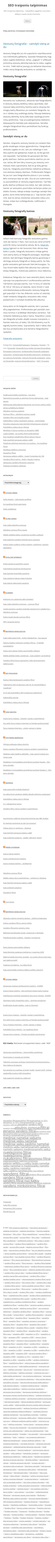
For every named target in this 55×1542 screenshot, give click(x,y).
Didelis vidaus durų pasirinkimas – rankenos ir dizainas (24, 878)
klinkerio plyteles (10, 1135)
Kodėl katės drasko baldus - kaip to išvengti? (20, 1005)
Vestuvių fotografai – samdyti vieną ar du (26, 45)
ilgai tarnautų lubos (10, 1521)
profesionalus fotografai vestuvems (27, 354)
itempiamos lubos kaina (27, 1469)
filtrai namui (25, 1289)
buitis (15, 1437)
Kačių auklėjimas (9, 509)
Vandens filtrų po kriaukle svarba (16, 417)
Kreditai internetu (11, 1511)
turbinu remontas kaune (39, 1476)
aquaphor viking (9, 1128)
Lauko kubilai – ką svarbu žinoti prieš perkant (21, 433)
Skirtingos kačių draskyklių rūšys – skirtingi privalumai (24, 1000)
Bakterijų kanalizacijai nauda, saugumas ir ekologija (23, 933)
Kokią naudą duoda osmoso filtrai (16, 617)
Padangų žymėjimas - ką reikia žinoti (17, 965)
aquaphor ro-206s (30, 1350)
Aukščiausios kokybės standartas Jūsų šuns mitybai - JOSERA (27, 995)
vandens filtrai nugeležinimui (40, 1295)
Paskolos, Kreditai (45, 1514)
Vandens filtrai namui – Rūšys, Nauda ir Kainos (21, 459)
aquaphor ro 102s (34, 1122)
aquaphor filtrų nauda (38, 1324)
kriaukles (23, 1434)
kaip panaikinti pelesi (43, 1131)
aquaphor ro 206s (24, 1360)
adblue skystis (27, 1456)
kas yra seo (28, 1369)
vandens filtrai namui (18, 1177)
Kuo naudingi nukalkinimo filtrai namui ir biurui (22, 437)
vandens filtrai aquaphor (40, 1174)
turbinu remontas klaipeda (13, 1479)
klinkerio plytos (25, 1135)
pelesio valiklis (11, 1163)
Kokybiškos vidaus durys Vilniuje (16, 427)
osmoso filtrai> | (45, 1234)
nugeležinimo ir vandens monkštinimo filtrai (19, 1302)
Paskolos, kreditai (41, 1518)
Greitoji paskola (31, 1514)
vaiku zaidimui (16, 1453)
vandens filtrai (16, 1174)
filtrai (44, 1127)
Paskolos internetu (44, 1508)
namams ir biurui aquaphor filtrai (28, 1340)
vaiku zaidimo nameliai (17, 1168)
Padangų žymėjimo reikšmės (14, 466)
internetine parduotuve (38, 1228)
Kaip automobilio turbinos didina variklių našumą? (23, 970)
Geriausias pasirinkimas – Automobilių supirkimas (22, 1052)
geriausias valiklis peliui (27, 1418)
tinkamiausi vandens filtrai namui (17, 1266)
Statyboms (9, 902)
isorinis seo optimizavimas (13, 1431)
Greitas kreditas (18, 1514)
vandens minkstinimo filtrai (24, 1185)
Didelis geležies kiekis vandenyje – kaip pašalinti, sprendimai (26, 655)
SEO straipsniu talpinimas (18, 1228)
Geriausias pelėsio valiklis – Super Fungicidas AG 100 (23, 456)
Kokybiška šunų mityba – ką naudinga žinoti (20, 1029)
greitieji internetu (39, 1521)
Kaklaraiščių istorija (10, 697)
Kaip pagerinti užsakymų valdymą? (17, 1078)
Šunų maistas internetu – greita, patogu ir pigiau (22, 728)
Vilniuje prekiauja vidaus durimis (16, 744)
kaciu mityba (8, 1492)
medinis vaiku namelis (16, 1147)
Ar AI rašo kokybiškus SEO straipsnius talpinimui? (22, 693)
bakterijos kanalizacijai (11, 1440)
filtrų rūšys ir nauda (42, 1240)
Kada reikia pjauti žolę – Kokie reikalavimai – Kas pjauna (25, 638)
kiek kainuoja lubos (21, 1473)
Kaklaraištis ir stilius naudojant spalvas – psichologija (24, 420)
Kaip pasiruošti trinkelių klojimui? (16, 789)
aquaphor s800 (18, 1334)
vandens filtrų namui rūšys (14, 1273)
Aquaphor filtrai (9, 453)
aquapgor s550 (14, 1337)
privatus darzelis (38, 1463)
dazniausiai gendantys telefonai (34, 1392)
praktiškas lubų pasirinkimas (21, 1527)
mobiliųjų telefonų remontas (15, 1398)
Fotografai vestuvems (12, 338)
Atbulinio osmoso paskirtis (13, 411)
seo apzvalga (33, 1434)
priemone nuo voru (10, 1366)
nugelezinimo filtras (17, 1152)
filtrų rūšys (17, 1234)
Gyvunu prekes (11, 493)
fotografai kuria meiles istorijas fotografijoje (33, 348)
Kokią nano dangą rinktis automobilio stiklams (21, 651)
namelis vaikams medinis (18, 1149)
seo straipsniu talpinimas (32, 1376)
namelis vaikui (41, 1149)
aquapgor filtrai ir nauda (25, 1327)
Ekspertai (9, 783)
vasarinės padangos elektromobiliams (17, 1411)
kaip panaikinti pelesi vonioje (38, 1133)
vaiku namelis (41, 1166)
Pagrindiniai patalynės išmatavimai (17, 568)
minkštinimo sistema (25, 1240)
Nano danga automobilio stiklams (16, 947)
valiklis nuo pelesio (35, 1171)
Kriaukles (48, 1505)
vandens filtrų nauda (39, 1289)
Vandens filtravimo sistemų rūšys (16, 928)
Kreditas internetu (35, 1511)
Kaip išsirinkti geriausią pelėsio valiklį (17, 833)
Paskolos (8, 1518)
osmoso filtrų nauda (10, 1237)
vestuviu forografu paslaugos (33, 358)
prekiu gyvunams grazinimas (28, 1485)
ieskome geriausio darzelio (20, 1463)
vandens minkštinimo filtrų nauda (17, 1298)
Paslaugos (35, 345)
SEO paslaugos (11, 673)
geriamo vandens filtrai (19, 1131)
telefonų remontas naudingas (32, 1389)
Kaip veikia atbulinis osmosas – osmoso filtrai (21, 604)
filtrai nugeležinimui (30, 1234)
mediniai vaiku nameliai (20, 1141)
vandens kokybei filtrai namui (37, 1273)
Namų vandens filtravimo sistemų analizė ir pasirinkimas (25, 749)
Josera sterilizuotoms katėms (14, 858)
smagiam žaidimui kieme (30, 1385)
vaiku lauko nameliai (37, 1163)
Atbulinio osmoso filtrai (12, 873)
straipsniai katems (31, 1479)
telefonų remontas (15, 1369)
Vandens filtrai (10, 1508)
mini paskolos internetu (39, 1489)
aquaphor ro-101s (32, 1334)
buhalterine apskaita (42, 1456)
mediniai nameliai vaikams (22, 1138)
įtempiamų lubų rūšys (40, 1537)
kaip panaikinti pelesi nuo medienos (15, 1133)
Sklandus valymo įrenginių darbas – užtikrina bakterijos (25, 918)
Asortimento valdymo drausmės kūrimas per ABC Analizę (25, 818)
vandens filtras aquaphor (14, 1183)
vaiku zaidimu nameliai (15, 1170)
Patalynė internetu (13, 557)
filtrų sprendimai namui (18, 1269)
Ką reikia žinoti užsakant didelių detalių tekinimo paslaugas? (26, 794)
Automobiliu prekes (36, 1505)
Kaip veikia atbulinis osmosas (14, 525)
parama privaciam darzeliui (13, 1460)
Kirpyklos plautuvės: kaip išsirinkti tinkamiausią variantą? (25, 424)
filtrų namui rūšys (28, 1282)
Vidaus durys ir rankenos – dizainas (17, 828)
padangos (7, 1161)
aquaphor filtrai (10, 1120)
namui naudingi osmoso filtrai (16, 1253)
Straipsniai (23, 1511)
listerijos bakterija (24, 1450)
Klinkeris (9, 593)
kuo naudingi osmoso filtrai (25, 1257)
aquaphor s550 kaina (10, 1125)
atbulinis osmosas (27, 1127)
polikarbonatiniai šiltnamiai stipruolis (27, 1447)
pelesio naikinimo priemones (25, 1161)
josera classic (29, 1424)
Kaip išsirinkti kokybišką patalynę (16, 573)
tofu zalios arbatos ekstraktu (33, 1482)
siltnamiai (25, 1476)
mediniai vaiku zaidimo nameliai (26, 1144)
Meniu (27, 21)
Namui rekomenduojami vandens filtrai (18, 680)
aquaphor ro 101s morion (14, 1122)
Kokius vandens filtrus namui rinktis (17, 923)
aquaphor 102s (37, 1356)
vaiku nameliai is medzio (18, 1166)
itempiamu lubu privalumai (13, 1466)
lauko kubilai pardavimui (28, 1366)
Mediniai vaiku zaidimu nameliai (15, 1498)
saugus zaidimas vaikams (31, 1440)
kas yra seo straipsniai (18, 1427)
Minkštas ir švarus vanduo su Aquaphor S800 (21, 430)
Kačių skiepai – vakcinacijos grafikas (17, 499)
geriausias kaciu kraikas (12, 1392)
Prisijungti (7, 1202)
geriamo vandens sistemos (40, 1305)
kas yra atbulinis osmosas (41, 1250)
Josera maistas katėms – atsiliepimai (17, 863)
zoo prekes (30, 1492)
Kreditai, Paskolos (26, 1518)
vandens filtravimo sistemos (38, 1183)
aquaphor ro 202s (9, 1360)
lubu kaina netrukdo (32, 1466)
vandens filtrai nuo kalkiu (21, 1180)
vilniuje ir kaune (45, 1531)
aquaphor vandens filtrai (30, 1124)
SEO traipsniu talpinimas (27, 5)
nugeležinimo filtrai (17, 1155)
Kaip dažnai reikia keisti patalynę (16, 583)
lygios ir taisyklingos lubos (14, 1534)
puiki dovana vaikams (11, 1385)
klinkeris (35, 1135)
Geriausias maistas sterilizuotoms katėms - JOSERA (23, 986)
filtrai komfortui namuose (41, 1260)
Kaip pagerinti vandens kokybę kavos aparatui (21, 539)
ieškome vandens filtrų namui (40, 1269)
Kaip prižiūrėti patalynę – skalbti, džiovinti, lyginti (22, 838)
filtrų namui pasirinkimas (21, 1260)
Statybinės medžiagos (14, 738)
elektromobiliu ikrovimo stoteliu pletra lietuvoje (32, 1405)
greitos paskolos (25, 1521)
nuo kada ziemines (27, 1444)
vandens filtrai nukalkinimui (25, 1244)
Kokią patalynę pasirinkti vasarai (16, 564)
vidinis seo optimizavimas (34, 1431)
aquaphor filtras (24, 1120)
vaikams (21, 1437)
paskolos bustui (23, 1489)
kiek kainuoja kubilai (12, 1402)
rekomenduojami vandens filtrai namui (36, 1279)
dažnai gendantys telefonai (31, 1402)
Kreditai (16, 1518)
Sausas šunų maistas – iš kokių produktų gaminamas (24, 1034)
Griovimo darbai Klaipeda (38, 1498)
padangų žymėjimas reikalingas (35, 1408)
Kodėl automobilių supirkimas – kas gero (19, 395)
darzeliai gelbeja (31, 1460)
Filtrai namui (11, 519)
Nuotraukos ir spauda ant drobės (16, 1057)
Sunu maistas (10, 712)
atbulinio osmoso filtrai (34, 1247)
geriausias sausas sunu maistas (24, 1495)
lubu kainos (34, 1473)
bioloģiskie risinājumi (31, 1453)
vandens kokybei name (11, 1279)
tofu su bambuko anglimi (12, 1482)
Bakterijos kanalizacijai (15, 631)
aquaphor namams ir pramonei (33, 1321)
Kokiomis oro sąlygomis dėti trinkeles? (18, 599)
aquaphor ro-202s (30, 1347)
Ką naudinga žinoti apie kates (14, 504)
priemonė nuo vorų (41, 1373)
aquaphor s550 (21, 1353)
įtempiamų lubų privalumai (28, 1531)
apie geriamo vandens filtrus (19, 1250)
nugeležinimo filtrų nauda (18, 1295)
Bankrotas (41, 1495)
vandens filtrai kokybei (42, 1263)
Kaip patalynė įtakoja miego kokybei (17, 578)
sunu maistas (19, 1492)
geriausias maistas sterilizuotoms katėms (18, 1395)
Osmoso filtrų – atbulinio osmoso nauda (19, 414)
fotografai (11, 348)
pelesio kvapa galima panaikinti (36, 1363)
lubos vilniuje (15, 1476)
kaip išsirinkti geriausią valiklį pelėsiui (34, 1382)
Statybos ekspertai (31, 1502)
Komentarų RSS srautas (12, 1208)
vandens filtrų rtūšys (37, 1276)
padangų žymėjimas (10, 1231)
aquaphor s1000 (27, 1337)
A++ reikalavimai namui (12, 804)
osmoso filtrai (41, 1158)
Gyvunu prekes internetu (26, 1508)
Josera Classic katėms (11, 854)
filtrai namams (27, 1263)
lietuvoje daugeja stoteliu (12, 1408)
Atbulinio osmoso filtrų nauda (15, 530)
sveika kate (44, 1479)
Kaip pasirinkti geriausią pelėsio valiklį (18, 440)
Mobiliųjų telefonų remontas (14, 449)
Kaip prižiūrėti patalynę (12, 887)
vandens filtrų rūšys (44, 1282)
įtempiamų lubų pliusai (28, 1524)
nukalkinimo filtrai (17, 1158)
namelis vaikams (40, 1147)
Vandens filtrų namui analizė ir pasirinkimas (20, 809)
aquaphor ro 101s (40, 1120)
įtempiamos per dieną (22, 1537)
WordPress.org (9, 1211)
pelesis (22, 1164)
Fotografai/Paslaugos (21, 345)
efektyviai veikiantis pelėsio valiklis (24, 1421)
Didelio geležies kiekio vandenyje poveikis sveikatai (23, 535)
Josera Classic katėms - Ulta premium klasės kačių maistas (25, 991)
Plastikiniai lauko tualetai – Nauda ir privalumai (21, 937)
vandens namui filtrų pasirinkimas (15, 1276)
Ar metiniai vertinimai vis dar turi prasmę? (19, 823)
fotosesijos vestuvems (12, 351)
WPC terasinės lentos (11, 622)
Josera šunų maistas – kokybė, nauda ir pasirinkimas (23, 718)
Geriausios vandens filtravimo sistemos (18, 462)
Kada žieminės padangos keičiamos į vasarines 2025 (23, 952)
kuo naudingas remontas (29, 1415)
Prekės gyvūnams (12, 847)
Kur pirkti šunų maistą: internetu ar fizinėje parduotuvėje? (26, 723)
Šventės (42, 345)
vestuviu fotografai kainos (25, 361)
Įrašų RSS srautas (10, 1205)
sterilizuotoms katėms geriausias (39, 1398)
